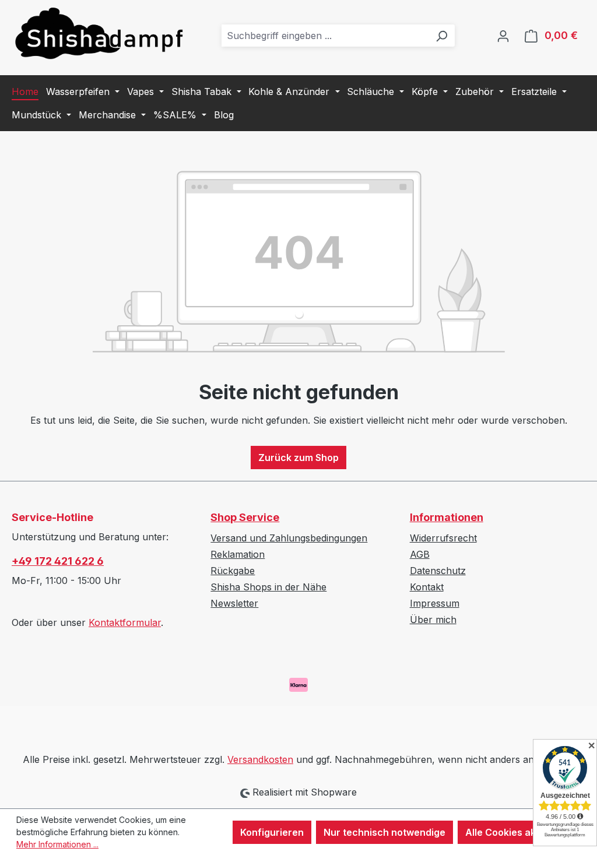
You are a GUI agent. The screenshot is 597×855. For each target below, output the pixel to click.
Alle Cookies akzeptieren (522, 832)
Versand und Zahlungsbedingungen (288, 538)
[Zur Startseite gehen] (99, 33)
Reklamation (237, 554)
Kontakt (427, 587)
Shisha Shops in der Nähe (268, 587)
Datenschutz (438, 570)
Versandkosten (260, 759)
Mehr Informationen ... (57, 844)
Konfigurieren (272, 832)
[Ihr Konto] (503, 35)
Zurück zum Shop (298, 457)
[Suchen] (441, 35)
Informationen (446, 517)
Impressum (434, 603)
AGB (420, 554)
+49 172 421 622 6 (58, 561)
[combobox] (325, 35)
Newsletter (234, 603)
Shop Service (244, 517)
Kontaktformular (125, 622)
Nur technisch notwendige (384, 832)
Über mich (433, 619)
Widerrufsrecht (443, 538)
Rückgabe (232, 570)
